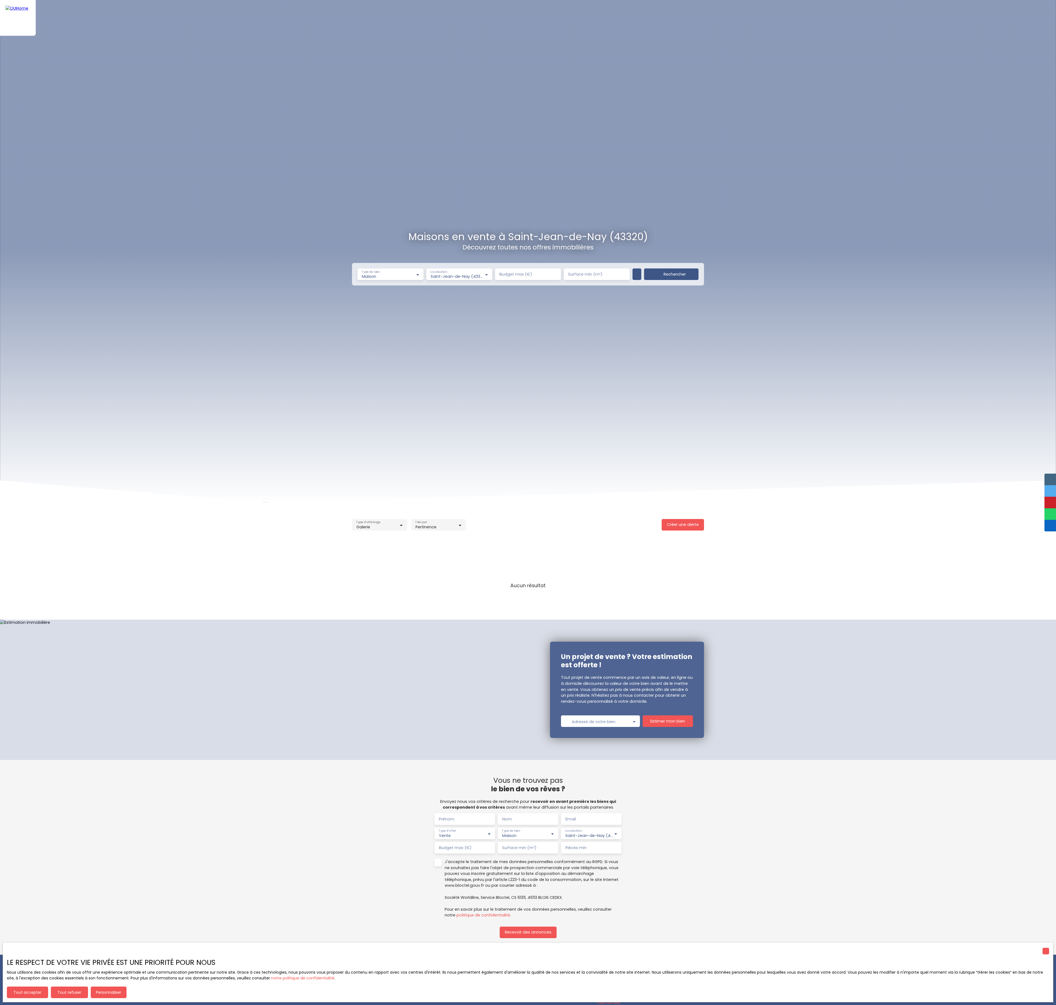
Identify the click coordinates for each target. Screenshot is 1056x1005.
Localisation (438, 272)
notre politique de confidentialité (302, 978)
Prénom (446, 819)
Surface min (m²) (585, 274)
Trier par (421, 522)
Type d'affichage (368, 522)
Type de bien (371, 272)
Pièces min (576, 847)
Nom (507, 819)
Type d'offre (447, 831)
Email (570, 819)
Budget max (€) (515, 274)
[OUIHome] (18, 18)
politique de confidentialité (483, 915)
